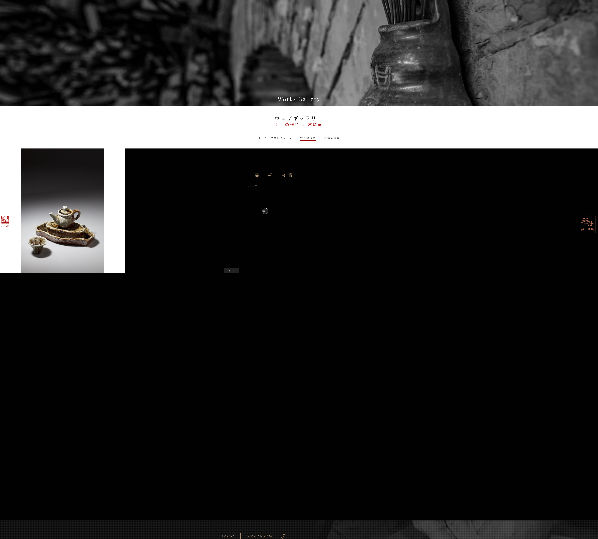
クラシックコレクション (275, 138)
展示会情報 (332, 138)
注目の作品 (308, 138)
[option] (119, 210)
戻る (265, 211)
